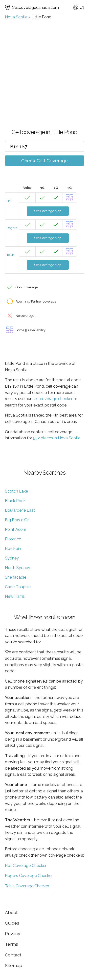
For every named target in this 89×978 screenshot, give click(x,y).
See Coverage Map (47, 211)
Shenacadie (15, 577)
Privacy (12, 933)
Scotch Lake (16, 491)
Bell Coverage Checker (25, 865)
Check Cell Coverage (44, 160)
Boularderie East (20, 510)
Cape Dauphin (18, 586)
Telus (10, 255)
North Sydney (17, 567)
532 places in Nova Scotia (56, 438)
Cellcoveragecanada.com (35, 7)
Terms (11, 944)
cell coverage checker (52, 398)
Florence (13, 539)
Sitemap (13, 965)
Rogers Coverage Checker (29, 875)
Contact (13, 954)
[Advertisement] (44, 66)
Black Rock (15, 500)
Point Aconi (15, 529)
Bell (9, 201)
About (11, 912)
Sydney (12, 558)
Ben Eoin (13, 548)
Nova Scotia (16, 17)
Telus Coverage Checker (27, 886)
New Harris (15, 596)
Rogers (12, 228)
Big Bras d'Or (17, 520)
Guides (12, 923)
